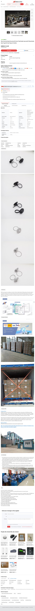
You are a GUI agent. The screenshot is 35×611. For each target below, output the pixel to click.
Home (1, 6)
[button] (31, 105)
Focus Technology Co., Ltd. (11, 607)
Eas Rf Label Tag (11, 602)
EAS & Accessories (19, 6)
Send (8, 526)
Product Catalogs (13, 578)
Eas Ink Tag (27, 580)
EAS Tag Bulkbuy (18, 602)
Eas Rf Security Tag (4, 602)
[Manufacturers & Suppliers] (17, 2)
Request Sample (16, 52)
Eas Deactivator (20, 583)
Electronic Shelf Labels (4, 580)
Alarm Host (19, 593)
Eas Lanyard (2, 583)
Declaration (27, 607)
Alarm (15, 593)
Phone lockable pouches (12, 580)
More (2, 604)
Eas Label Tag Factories (15, 600)
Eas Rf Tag (22, 600)
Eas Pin (10, 583)
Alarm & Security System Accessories (7, 593)
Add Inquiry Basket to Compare (18, 35)
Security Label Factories (5, 597)
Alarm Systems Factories (13, 597)
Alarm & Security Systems (13, 6)
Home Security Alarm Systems (6, 600)
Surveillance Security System (23, 597)
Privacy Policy (31, 607)
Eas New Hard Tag (28, 600)
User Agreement (23, 607)
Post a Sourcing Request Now (27, 526)
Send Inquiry (9, 50)
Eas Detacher (28, 583)
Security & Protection (6, 6)
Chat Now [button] (26, 50)
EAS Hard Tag (19, 580)
